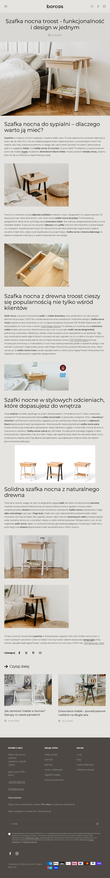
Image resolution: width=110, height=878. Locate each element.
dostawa (49, 764)
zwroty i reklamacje (53, 769)
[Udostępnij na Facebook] (19, 653)
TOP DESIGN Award (79, 340)
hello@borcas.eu (16, 788)
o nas (79, 754)
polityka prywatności (54, 779)
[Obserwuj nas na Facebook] (10, 853)
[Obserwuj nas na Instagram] (17, 853)
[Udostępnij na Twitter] (26, 653)
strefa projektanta (85, 764)
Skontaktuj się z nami (94, 643)
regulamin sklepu (53, 774)
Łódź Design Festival (51, 326)
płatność (49, 759)
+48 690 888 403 (16, 782)
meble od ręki (51, 754)
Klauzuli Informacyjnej (30, 842)
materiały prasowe (85, 769)
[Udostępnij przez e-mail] (40, 653)
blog (79, 759)
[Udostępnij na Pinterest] (33, 653)
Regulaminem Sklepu (32, 838)
